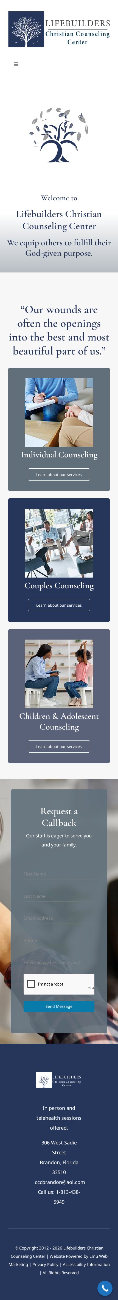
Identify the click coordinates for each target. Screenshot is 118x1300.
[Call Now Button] (105, 1288)
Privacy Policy (45, 1264)
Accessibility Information (86, 1264)
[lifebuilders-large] (59, 13)
